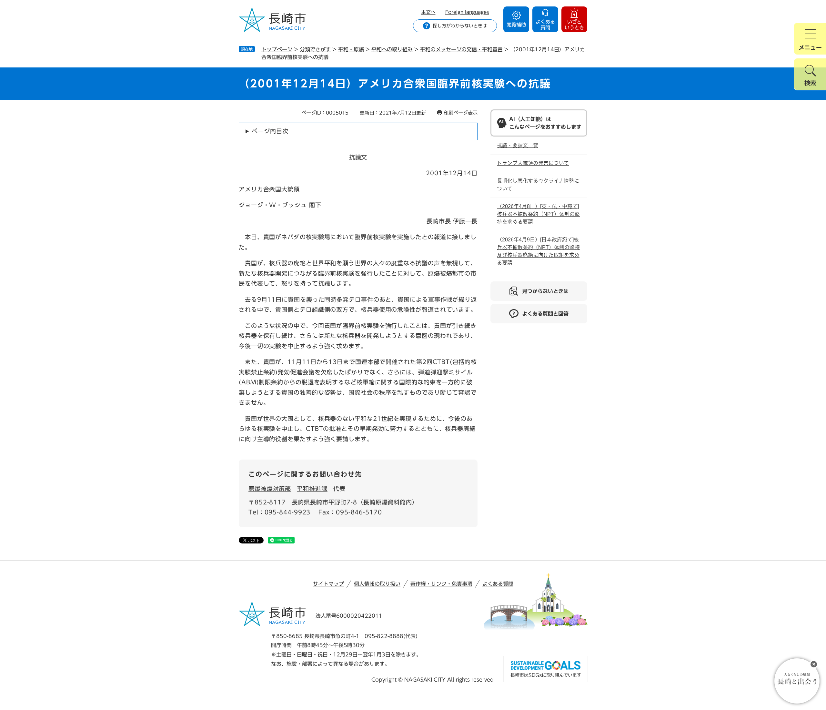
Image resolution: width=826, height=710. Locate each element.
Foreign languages (467, 12)
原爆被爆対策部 (269, 489)
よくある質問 (497, 583)
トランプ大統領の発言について (533, 163)
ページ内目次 (270, 131)
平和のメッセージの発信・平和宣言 (461, 49)
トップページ (276, 49)
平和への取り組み (392, 49)
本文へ (428, 12)
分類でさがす (315, 49)
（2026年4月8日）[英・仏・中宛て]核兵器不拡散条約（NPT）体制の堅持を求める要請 (538, 214)
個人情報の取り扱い (377, 583)
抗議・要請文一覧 (517, 145)
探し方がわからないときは (460, 26)
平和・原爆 (351, 49)
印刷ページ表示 (461, 112)
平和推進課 (312, 489)
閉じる (814, 664)
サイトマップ (328, 583)
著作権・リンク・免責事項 (441, 583)
